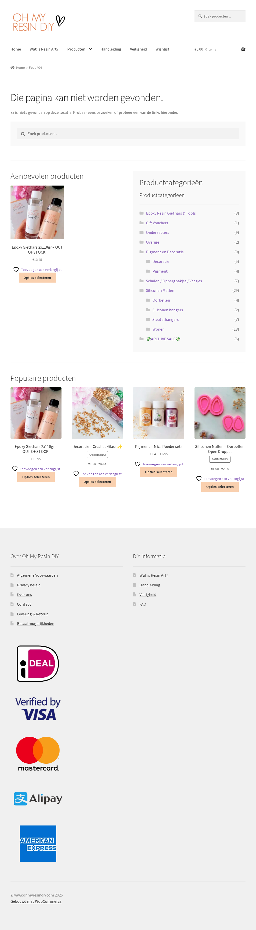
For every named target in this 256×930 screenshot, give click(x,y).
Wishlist (163, 49)
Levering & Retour (32, 613)
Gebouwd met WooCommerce (36, 901)
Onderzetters (157, 232)
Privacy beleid (28, 584)
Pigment (160, 271)
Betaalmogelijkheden (35, 623)
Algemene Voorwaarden (37, 575)
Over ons (24, 594)
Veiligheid (138, 49)
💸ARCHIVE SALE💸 (163, 338)
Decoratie (160, 261)
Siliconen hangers (167, 309)
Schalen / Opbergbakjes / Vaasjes (174, 280)
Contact (24, 604)
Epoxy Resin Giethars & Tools (171, 213)
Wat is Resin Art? (44, 49)
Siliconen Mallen (160, 290)
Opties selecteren (37, 277)
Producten (76, 49)
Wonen (158, 329)
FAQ (143, 604)
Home (15, 49)
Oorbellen (161, 300)
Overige (152, 242)
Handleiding (110, 49)
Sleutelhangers (165, 319)
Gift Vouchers (157, 222)
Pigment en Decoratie (165, 251)
